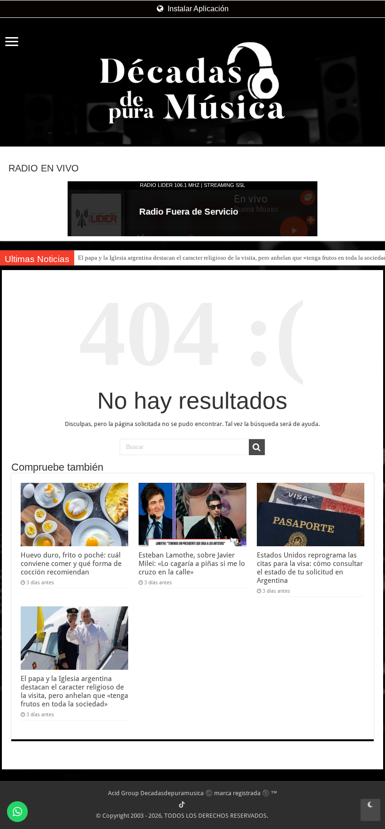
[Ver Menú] (11, 42)
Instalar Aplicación (197, 9)
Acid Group (123, 793)
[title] (370, 810)
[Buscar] (257, 447)
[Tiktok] (181, 804)
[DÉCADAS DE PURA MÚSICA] (192, 83)
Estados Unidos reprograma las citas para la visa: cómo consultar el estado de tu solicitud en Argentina (310, 568)
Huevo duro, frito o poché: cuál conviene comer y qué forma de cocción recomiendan (71, 563)
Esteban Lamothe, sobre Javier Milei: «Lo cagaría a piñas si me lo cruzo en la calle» (192, 563)
